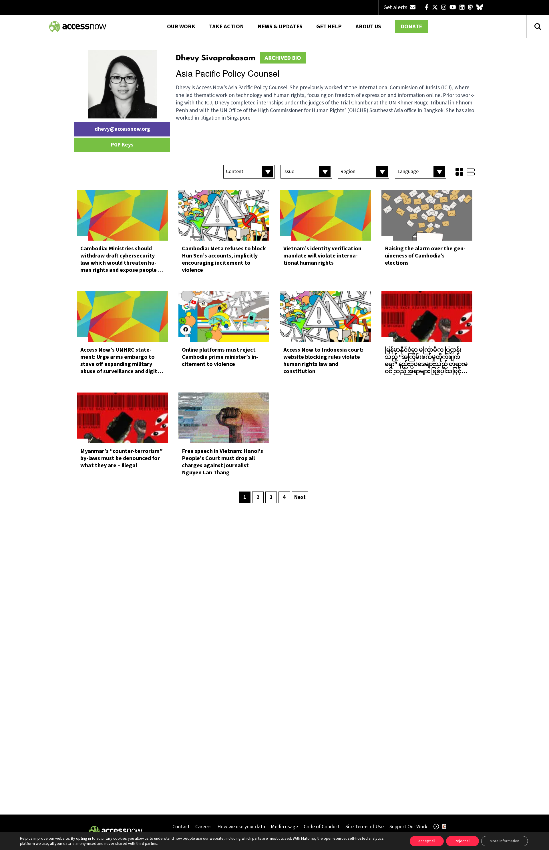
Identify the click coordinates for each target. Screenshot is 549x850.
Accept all (426, 841)
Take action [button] (226, 27)
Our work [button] (181, 27)
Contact (181, 826)
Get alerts (395, 7)
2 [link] (257, 497)
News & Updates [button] (280, 27)
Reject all (462, 841)
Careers (203, 826)
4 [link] (284, 497)
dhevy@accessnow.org (122, 129)
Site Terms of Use (364, 826)
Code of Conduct (322, 826)
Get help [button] (329, 27)
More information (504, 841)
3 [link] (271, 497)
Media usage (284, 826)
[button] (249, 172)
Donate (411, 27)
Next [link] (300, 497)
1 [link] (244, 497)
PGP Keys (122, 145)
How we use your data (241, 826)
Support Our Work (408, 826)
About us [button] (368, 27)
